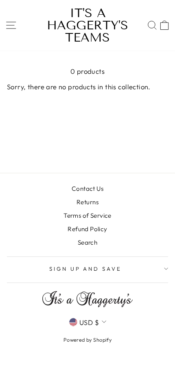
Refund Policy (87, 229)
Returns (87, 202)
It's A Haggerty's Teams (87, 25)
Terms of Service (87, 215)
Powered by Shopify (87, 339)
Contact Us (87, 188)
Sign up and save (85, 268)
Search (87, 242)
